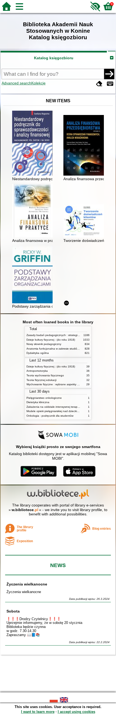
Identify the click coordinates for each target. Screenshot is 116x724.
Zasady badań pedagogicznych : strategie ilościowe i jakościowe (66, 335)
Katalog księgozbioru (53, 58)
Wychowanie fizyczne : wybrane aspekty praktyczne (58, 384)
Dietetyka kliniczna (37, 402)
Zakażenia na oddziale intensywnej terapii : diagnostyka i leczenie (67, 406)
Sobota (13, 611)
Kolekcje (38, 83)
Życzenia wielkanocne (26, 584)
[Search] (109, 74)
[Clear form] (99, 83)
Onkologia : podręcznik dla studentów (49, 415)
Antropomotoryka (37, 370)
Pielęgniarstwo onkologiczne (44, 397)
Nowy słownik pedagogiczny (43, 344)
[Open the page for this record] (33, 144)
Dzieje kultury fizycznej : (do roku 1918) (50, 339)
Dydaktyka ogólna (37, 352)
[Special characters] (110, 83)
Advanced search (16, 83)
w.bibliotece (25, 510)
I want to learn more (37, 712)
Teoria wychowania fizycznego (45, 375)
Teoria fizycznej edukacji (41, 380)
